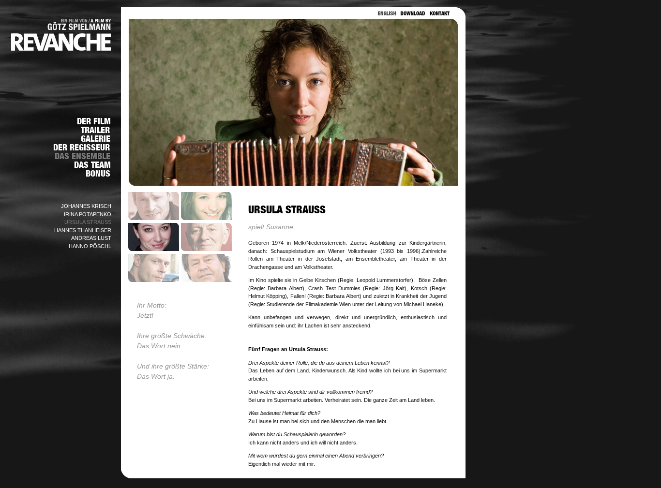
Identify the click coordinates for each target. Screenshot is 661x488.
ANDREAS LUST (91, 238)
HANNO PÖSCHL (90, 246)
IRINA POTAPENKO (87, 214)
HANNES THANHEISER (82, 230)
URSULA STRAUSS (87, 222)
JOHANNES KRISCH (86, 206)
